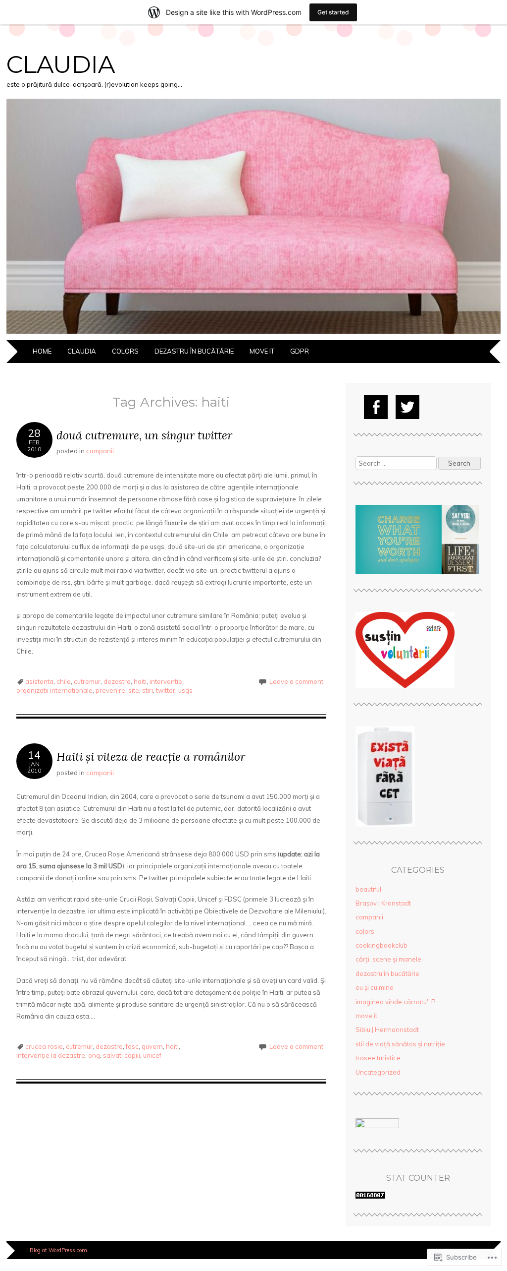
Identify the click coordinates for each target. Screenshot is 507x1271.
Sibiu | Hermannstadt (387, 1029)
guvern (152, 1046)
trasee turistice (378, 1058)
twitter (165, 690)
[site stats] (370, 1196)
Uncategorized (378, 1072)
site (133, 690)
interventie (166, 681)
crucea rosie (44, 1046)
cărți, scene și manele (388, 959)
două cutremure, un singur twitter (144, 435)
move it (262, 351)
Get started (333, 12)
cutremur (87, 681)
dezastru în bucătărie (194, 351)
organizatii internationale (54, 690)
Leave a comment (296, 681)
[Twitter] (407, 407)
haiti (140, 681)
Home (42, 351)
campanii (100, 451)
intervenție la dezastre (50, 1055)
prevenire (110, 690)
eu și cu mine (374, 987)
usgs (185, 690)
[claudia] (253, 334)
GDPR (299, 351)
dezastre (117, 681)
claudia (60, 64)
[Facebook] (376, 407)
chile (63, 681)
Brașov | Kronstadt (383, 903)
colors (125, 351)
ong (94, 1055)
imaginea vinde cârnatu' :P (395, 1002)
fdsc (132, 1046)
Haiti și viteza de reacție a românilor (150, 756)
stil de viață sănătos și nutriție (400, 1044)
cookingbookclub (381, 945)
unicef (152, 1055)
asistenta (39, 681)
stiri (147, 690)
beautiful (368, 889)
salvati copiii (121, 1055)
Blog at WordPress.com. (59, 1250)
